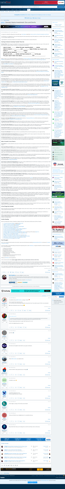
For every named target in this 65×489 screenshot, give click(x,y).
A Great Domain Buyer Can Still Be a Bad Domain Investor (58, 31)
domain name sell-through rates (34, 103)
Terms (57, 475)
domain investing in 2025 (19, 454)
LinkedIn (60, 24)
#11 (49, 413)
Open (31, 17)
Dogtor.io (56, 156)
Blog (29, 9)
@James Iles (21, 223)
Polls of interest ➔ (56, 175)
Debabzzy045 (46, 454)
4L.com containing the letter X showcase (58, 222)
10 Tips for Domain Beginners (8, 227)
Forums (2, 9)
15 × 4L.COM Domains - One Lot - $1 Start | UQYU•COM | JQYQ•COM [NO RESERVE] (59, 154)
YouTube (57, 25)
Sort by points (48, 295)
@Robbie (2, 59)
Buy (16, 9)
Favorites (6, 11)
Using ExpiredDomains (30, 117)
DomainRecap (61, 63)
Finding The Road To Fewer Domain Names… (16, 460)
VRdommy (46, 447)
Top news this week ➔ (57, 28)
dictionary (21, 450)
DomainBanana (61, 37)
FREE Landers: (27, 17)
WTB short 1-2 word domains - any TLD (57, 255)
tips (11, 24)
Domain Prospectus (27, 58)
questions (21, 447)
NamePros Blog (14, 447)
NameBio (59, 47)
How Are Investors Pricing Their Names (41, 114)
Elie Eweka (5, 454)
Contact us (33, 475)
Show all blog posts (29, 279)
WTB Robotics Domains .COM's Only (58, 119)
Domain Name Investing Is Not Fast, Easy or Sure (17, 446)
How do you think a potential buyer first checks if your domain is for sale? (58, 171)
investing (18, 447)
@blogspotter (18, 224)
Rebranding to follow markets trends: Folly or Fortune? (58, 207)
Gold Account (20, 282)
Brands (58, 117)
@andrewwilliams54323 (37, 242)
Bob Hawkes (3, 24)
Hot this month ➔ (56, 250)
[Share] (50, 32)
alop (59, 68)
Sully (59, 33)
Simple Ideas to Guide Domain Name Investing (11, 237)
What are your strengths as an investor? (58, 178)
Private (39, 17)
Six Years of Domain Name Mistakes (9, 229)
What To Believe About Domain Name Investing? (16, 457)
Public (36, 17)
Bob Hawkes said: (12, 316)
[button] (4, 10)
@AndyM (22, 226)
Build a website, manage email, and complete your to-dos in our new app (32, 14)
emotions (21, 458)
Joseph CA (58, 51)
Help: (33, 17)
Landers (24, 9)
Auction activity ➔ (56, 147)
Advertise (37, 475)
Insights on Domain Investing (8, 224)
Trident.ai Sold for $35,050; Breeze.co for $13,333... (58, 45)
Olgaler (58, 110)
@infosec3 (17, 225)
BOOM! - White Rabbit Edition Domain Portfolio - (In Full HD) (58, 40)
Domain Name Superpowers (32, 94)
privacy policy (43, 480)
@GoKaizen (32, 245)
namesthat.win (15, 281)
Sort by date (44, 295)
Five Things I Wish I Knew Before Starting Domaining (12, 232)
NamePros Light (6, 475)
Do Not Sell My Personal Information (49, 475)
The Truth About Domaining (8, 238)
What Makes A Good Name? (8, 63)
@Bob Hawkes (19, 229)
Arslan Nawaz (23, 34)
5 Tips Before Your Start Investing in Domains (11, 226)
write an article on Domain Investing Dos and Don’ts (40, 34)
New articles (2, 11)
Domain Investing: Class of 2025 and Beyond (18, 453)
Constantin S (60, 121)
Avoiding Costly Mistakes (12, 159)
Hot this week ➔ (56, 199)
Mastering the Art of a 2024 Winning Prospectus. (37, 59)
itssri (47, 461)
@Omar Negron (17, 238)
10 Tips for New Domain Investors (9, 230)
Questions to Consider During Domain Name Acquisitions (13, 236)
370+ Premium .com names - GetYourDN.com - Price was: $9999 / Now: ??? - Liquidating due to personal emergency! (58, 125)
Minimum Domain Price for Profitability (18, 115)
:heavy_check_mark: (9, 282)
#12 (49, 424)
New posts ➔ (55, 88)
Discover (7, 9)
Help (62, 475)
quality (19, 461)
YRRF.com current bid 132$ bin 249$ (59, 150)
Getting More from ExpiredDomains (15, 119)
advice (14, 24)
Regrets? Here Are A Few (7, 233)
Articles (60, 25)
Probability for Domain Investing (19, 106)
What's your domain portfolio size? (57, 182)
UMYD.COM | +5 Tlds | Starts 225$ (59, 152)
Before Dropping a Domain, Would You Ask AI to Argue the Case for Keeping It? (58, 217)
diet (17, 461)
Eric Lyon (58, 42)
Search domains (60, 6)
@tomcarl (16, 227)
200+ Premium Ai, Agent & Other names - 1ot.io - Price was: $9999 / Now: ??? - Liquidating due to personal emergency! (58, 114)
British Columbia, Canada (25, 275)
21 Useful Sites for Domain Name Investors (19, 81)
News (13, 9)
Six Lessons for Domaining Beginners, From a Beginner (13, 228)
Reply (49, 270)
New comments (17, 11)
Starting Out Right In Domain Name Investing (11, 231)
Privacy (59, 475)
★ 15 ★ (4, 386)
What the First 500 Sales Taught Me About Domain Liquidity (58, 237)
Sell (20, 9)
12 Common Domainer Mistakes (9, 223)
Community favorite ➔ (57, 234)
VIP (16, 282)
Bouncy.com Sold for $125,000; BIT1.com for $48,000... (58, 54)
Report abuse (41, 475)
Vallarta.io (56, 158)
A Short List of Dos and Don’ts (8, 225)
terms (48, 480)
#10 (49, 401)
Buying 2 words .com (58, 251)
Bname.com (46, 450)
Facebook (56, 24)
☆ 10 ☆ (4, 339)
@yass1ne (37, 231)
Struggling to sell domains (58, 262)
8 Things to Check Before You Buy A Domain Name (12, 234)
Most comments (11, 11)
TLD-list (31, 177)
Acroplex (58, 77)
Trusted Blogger (25, 282)
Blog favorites (55, 271)
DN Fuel (58, 98)
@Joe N (25, 228)
